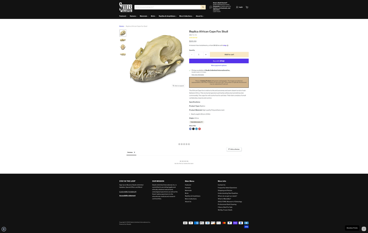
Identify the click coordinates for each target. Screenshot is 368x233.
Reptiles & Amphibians (167, 16)
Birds (153, 16)
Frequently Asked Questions (227, 188)
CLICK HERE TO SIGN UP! (127, 192)
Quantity (192, 50)
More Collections (185, 16)
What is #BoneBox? (224, 199)
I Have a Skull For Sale (225, 207)
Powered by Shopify (125, 224)
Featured (122, 16)
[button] (239, 7)
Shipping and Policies (225, 190)
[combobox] (167, 7)
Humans (133, 16)
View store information (198, 74)
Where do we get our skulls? (227, 196)
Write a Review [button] (234, 149)
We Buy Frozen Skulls (225, 210)
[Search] (203, 7)
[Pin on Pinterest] (199, 129)
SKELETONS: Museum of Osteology (230, 201)
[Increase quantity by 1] (205, 54)
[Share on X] (193, 129)
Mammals (143, 16)
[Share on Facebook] (190, 129)
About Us (199, 16)
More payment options (219, 65)
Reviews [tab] (130, 152)
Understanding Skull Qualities (228, 193)
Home (121, 26)
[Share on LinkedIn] (196, 129)
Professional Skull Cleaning (227, 204)
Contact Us (221, 185)
